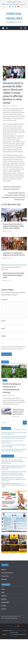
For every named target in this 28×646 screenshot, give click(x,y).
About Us (3, 569)
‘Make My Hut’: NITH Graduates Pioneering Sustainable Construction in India (13, 485)
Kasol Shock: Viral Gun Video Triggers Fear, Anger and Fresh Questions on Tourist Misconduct (13, 461)
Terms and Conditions (7, 573)
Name (3, 321)
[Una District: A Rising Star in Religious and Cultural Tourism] (14, 238)
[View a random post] (25, 28)
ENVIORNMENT (5, 602)
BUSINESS (3, 599)
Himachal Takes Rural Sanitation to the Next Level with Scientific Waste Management (18, 412)
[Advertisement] (14, 45)
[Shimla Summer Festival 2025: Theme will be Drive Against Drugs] (14, 265)
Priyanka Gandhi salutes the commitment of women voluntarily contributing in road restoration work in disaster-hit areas (13, 196)
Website (3, 336)
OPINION (5, 380)
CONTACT (3, 609)
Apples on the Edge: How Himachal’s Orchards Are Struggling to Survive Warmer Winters (13, 479)
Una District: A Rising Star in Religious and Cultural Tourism (14, 254)
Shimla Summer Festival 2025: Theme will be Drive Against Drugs (13, 275)
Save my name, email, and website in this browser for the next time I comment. (13, 348)
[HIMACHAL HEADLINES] (3, 28)
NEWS (4, 79)
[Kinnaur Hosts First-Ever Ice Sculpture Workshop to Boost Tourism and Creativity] (14, 209)
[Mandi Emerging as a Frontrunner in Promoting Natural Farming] (14, 371)
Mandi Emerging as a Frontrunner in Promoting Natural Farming (12, 388)
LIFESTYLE (3, 595)
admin (16, 106)
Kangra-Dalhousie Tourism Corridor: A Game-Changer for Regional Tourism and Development (13, 467)
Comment (4, 299)
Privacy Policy (5, 576)
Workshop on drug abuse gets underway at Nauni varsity (12, 188)
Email (3, 328)
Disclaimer (4, 579)
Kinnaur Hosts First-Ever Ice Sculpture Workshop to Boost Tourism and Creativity (13, 226)
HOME (3, 589)
